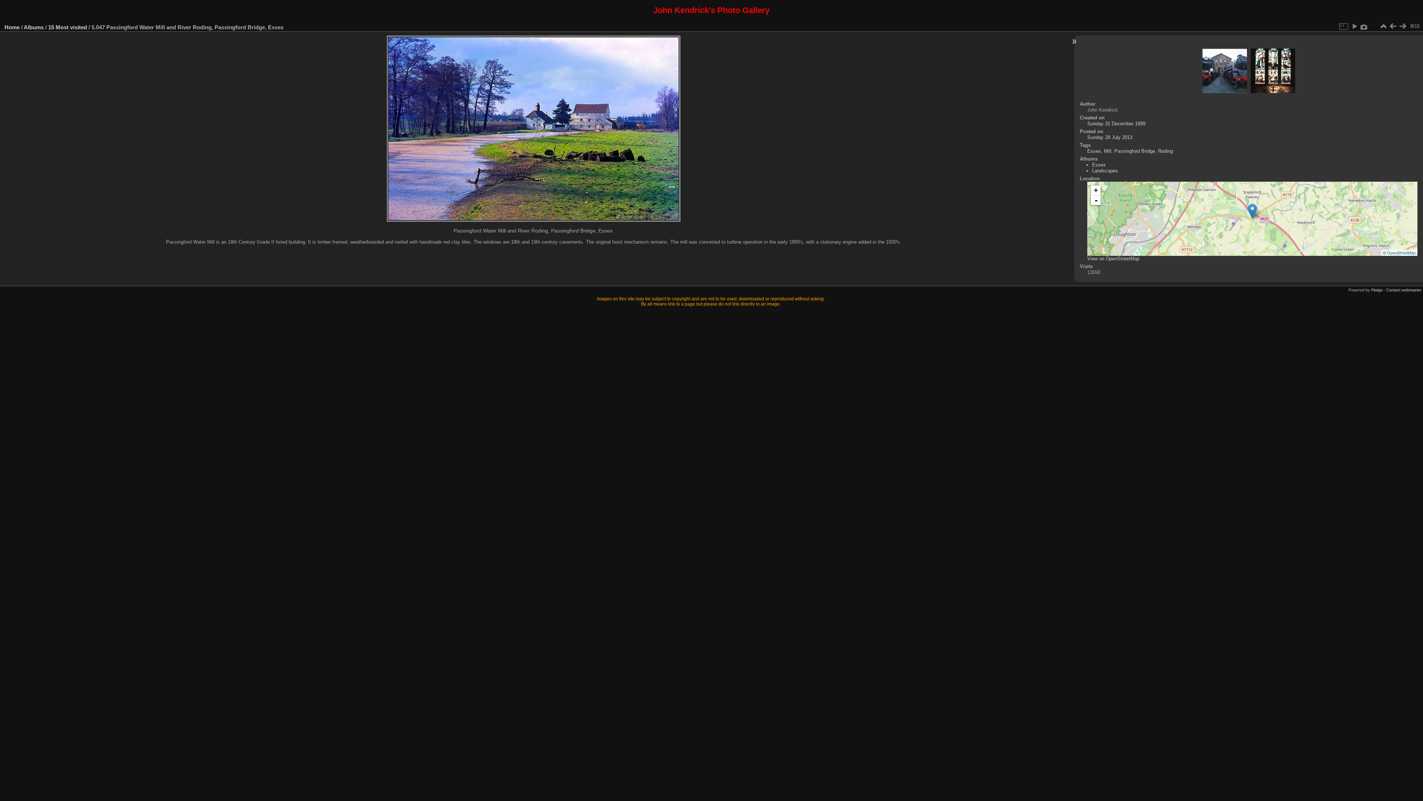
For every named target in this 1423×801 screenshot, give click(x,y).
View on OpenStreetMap (1113, 258)
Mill (1107, 151)
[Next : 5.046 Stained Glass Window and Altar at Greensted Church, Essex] (1402, 26)
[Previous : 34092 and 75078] (1393, 26)
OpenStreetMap (1401, 253)
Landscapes (1105, 171)
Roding (1165, 151)
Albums (34, 27)
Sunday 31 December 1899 (1116, 123)
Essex (1094, 151)
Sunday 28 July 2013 (1109, 137)
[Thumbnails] (1383, 26)
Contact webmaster (1404, 290)
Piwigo (1377, 290)
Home (12, 27)
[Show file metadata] (1364, 26)
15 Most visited (67, 27)
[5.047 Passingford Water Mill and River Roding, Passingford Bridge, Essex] (1252, 211)
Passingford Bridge (1134, 151)
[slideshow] (1354, 26)
